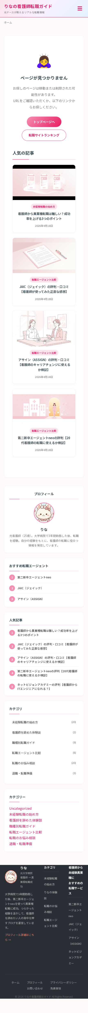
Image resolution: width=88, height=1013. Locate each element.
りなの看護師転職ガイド (28, 8)
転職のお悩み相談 (44, 763)
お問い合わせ (35, 988)
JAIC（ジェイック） (27, 588)
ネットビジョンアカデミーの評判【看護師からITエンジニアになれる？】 (44, 686)
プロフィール (35, 982)
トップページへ (44, 121)
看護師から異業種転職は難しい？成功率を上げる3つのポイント (44, 632)
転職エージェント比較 (44, 753)
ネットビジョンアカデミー (75, 957)
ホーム (8, 22)
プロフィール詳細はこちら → (19, 937)
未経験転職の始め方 (44, 722)
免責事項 (55, 988)
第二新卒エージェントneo (31, 577)
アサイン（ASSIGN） (28, 599)
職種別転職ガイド (44, 742)
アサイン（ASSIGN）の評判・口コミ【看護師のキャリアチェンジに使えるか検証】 (43, 659)
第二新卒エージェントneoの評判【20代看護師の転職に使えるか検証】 (44, 673)
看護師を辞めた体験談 (44, 732)
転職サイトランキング (44, 135)
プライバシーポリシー (63, 982)
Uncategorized (20, 808)
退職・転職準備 (44, 773)
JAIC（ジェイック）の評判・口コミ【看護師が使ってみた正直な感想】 (44, 646)
